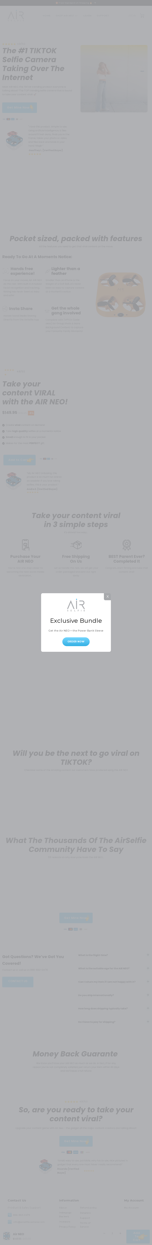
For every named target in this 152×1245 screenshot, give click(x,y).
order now (76, 641)
